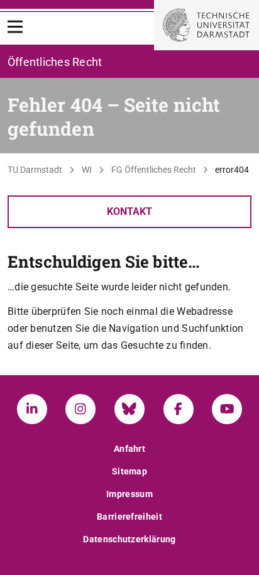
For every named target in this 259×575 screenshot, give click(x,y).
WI (87, 170)
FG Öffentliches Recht (153, 170)
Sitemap (129, 471)
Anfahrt (129, 449)
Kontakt (129, 211)
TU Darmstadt (35, 170)
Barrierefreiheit (129, 517)
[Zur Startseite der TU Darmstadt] (206, 25)
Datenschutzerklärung (129, 539)
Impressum (129, 494)
